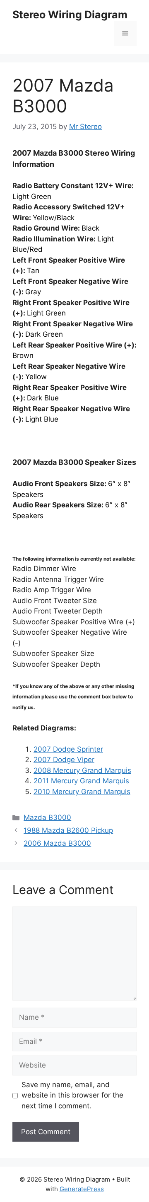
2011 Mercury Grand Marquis (81, 781)
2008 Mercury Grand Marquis (82, 770)
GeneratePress (82, 1189)
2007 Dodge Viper (64, 759)
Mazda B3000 (47, 817)
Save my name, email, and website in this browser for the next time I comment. (72, 1095)
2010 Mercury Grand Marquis (82, 791)
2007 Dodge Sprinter (68, 749)
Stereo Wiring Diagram (69, 14)
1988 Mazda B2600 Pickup (68, 830)
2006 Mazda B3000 (57, 843)
